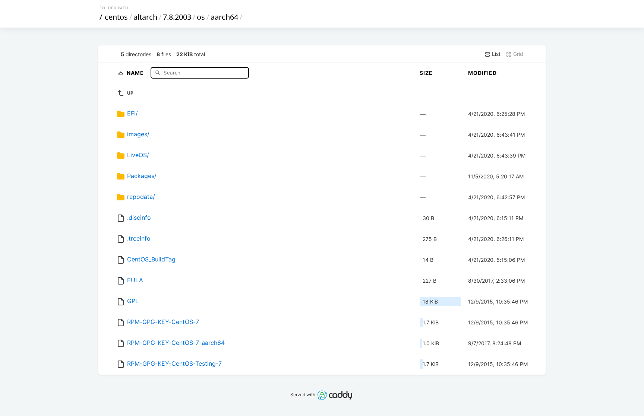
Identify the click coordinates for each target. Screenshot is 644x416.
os (201, 17)
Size (426, 73)
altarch (145, 17)
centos (116, 17)
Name (136, 72)
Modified (482, 73)
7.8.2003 (177, 17)
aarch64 (224, 17)
